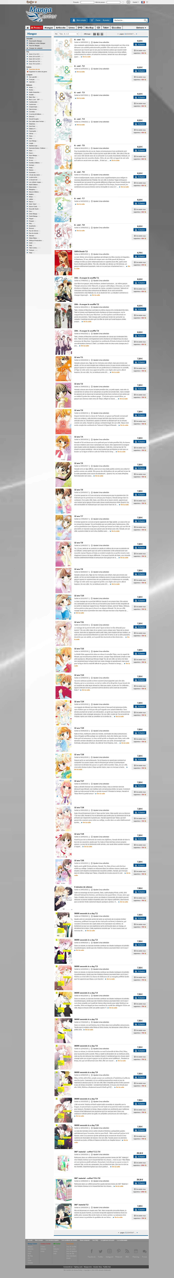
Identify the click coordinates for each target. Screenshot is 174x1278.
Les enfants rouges (36, 182)
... (134, 34)
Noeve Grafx (35, 206)
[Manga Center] (41, 22)
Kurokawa (34, 172)
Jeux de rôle (70, 1253)
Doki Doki (33, 126)
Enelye (80, 1270)
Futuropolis (33, 131)
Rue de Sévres (34, 231)
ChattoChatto (34, 107)
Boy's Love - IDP (36, 99)
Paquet (32, 218)
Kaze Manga (34, 155)
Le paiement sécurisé (107, 1240)
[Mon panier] (92, 21)
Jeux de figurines (71, 1251)
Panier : (102, 20)
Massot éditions (35, 192)
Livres (30, 1251)
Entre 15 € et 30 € (36, 56)
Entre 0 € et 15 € (36, 54)
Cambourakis (34, 102)
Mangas (30, 1246)
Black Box (33, 97)
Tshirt (29, 1260)
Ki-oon (32, 160)
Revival (32, 228)
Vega (32, 252)
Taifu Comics (35, 248)
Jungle (32, 143)
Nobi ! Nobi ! (34, 204)
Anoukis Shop (97, 1267)
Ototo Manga (34, 214)
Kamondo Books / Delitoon (38, 148)
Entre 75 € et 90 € (35, 64)
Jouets (68, 1258)
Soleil (32, 243)
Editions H (33, 128)
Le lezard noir (35, 180)
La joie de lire (34, 177)
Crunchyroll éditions (36, 114)
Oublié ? (136, 2)
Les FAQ (95, 1240)
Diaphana (33, 124)
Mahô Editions (34, 184)
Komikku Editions (35, 162)
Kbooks (32, 158)
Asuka (32, 90)
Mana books (34, 187)
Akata (32, 87)
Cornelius (33, 111)
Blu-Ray (30, 1256)
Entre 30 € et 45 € (35, 59)
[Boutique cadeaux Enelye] (135, 50)
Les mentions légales (52, 1240)
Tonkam (33, 250)
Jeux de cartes (71, 1249)
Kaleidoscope (34, 145)
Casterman (34, 104)
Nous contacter (85, 1240)
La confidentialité (122, 1240)
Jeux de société (71, 1246)
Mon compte (81, 20)
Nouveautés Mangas (35, 41)
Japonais (33, 82)
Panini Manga (34, 216)
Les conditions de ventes (69, 1240)
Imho (32, 138)
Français (34, 79)
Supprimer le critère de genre (38, 71)
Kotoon (32, 170)
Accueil (30, 1240)
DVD (29, 1253)
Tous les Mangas (34, 45)
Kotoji (31, 167)
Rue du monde (34, 233)
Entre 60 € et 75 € (35, 61)
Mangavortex (88, 1267)
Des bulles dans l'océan (37, 121)
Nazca (32, 201)
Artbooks (30, 1249)
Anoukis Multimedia (105, 1270)
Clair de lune (34, 109)
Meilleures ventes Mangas (37, 43)
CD (29, 1258)
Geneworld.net (67, 1267)
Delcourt (33, 116)
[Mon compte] (74, 21)
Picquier (32, 221)
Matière (32, 194)
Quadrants (33, 226)
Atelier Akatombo (35, 92)
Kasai (31, 153)
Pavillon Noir (107, 1267)
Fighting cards (78, 1267)
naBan (32, 199)
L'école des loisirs (35, 175)
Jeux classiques (71, 1256)
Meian (32, 197)
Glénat (33, 133)
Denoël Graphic (35, 119)
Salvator (32, 235)
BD (54, 1246)
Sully (31, 245)
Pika (32, 223)
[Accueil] (28, 27)
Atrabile (32, 94)
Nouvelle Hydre (35, 209)
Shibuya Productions (36, 240)
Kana (32, 150)
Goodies (30, 1263)
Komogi (32, 165)
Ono (31, 211)
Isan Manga (33, 141)
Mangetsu (33, 189)
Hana (32, 136)
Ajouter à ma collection (101, 42)
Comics (43, 1246)
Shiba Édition (34, 238)
